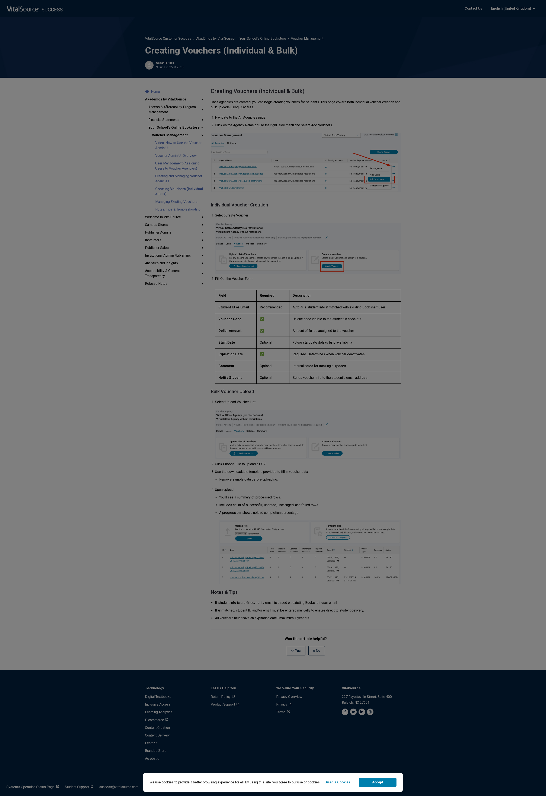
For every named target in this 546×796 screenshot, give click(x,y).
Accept (377, 782)
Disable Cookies (337, 782)
